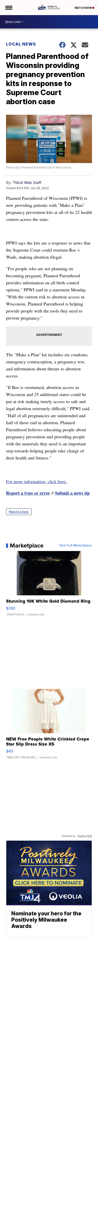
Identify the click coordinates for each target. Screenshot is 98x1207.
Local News (21, 44)
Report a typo (19, 512)
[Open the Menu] (8, 7)
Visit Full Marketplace (75, 545)
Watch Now (83, 7)
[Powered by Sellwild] (84, 836)
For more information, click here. (36, 481)
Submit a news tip (72, 493)
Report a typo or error (28, 493)
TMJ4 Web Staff (27, 182)
